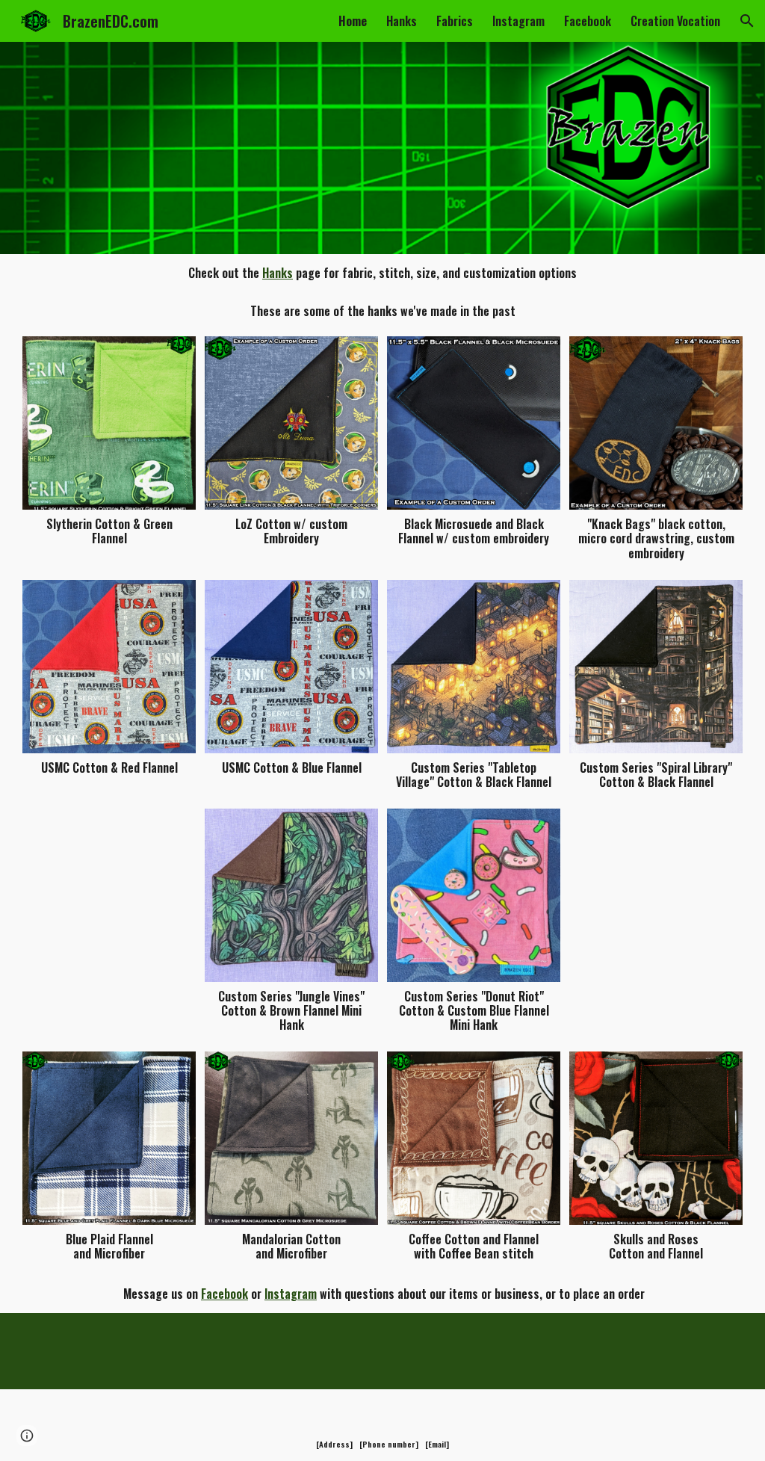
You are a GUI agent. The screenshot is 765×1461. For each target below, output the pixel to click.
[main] (382, 273)
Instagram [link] (518, 21)
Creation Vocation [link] (675, 21)
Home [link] (352, 21)
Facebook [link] (587, 21)
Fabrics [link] (454, 21)
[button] (747, 21)
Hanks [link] (401, 21)
